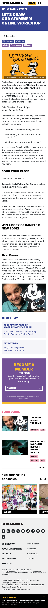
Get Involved (9, 9)
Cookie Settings (33, 580)
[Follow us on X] (18, 531)
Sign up (12, 388)
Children (27, 45)
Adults (5, 45)
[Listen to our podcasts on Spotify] (43, 531)
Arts (43, 430)
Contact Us (32, 553)
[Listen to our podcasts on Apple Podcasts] (3, 537)
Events (23, 9)
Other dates (9, 36)
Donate (32, 3)
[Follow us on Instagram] (8, 531)
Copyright (5, 583)
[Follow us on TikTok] (28, 531)
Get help (6, 553)
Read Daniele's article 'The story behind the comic (23, 278)
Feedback (31, 549)
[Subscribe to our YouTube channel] (23, 531)
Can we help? (9, 597)
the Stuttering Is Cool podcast (25, 276)
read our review (15, 271)
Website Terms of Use (20, 583)
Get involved (9, 558)
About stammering (12, 549)
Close (44, 597)
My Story (34, 430)
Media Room (33, 544)
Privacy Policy (7, 580)
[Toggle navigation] (44, 3)
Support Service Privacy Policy (32, 585)
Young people (16, 45)
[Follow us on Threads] (13, 531)
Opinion (34, 456)
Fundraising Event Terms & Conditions (16, 589)
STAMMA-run (8, 41)
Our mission (8, 544)
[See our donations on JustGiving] (38, 531)
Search (39, 3)
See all (42, 467)
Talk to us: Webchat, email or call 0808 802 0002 (23, 601)
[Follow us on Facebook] (3, 531)
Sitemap (31, 558)
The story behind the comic (36, 420)
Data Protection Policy (10, 585)
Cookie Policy (19, 580)
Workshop (20, 41)
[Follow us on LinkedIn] (33, 531)
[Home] (12, 3)
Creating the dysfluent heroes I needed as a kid (37, 447)
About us (7, 563)
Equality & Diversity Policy (12, 587)
